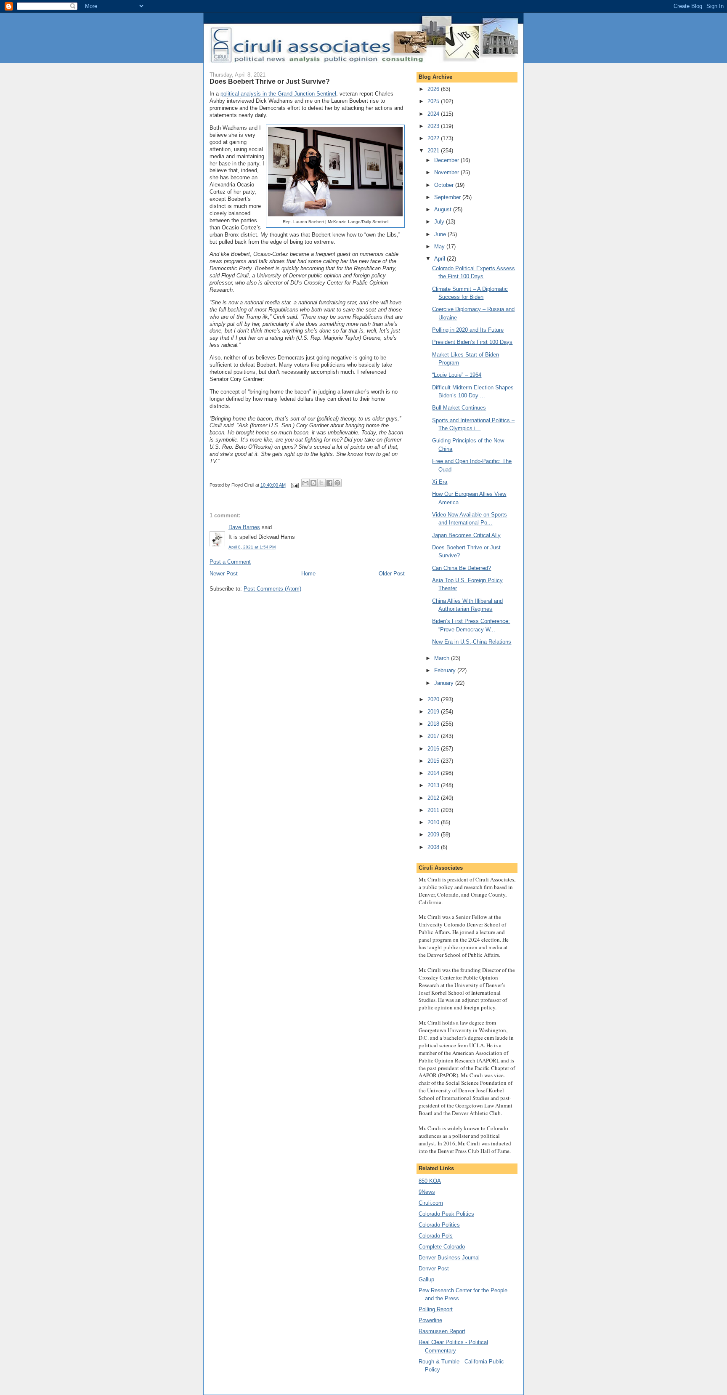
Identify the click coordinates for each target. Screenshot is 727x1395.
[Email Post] (294, 484)
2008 (434, 847)
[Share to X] (321, 483)
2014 (434, 773)
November (447, 172)
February (445, 670)
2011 (434, 810)
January (444, 683)
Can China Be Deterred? (461, 568)
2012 (434, 798)
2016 (434, 748)
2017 (434, 736)
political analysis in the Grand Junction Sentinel (278, 94)
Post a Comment (230, 562)
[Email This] (305, 483)
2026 (434, 89)
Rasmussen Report (442, 1331)
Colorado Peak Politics (446, 1214)
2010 (434, 822)
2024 (434, 114)
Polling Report (436, 1309)
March (442, 658)
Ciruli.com (431, 1203)
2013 (434, 785)
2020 (434, 699)
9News (427, 1192)
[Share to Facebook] (329, 483)
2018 (434, 724)
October (444, 185)
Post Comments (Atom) (272, 589)
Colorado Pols (436, 1236)
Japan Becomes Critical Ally (466, 535)
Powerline (430, 1320)
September (448, 197)
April (440, 259)
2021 (434, 150)
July (440, 221)
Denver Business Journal (449, 1257)
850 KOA (430, 1181)
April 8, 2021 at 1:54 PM (252, 547)
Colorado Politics (439, 1225)
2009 (434, 834)
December (447, 160)
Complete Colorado (442, 1246)
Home (308, 573)
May (440, 246)
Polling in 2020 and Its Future (468, 330)
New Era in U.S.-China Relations (471, 642)
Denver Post (434, 1268)
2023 (434, 126)
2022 (434, 138)
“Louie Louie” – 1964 (456, 375)
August (443, 209)
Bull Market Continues (459, 408)
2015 (434, 761)
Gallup (426, 1279)
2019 (434, 711)
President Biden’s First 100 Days (472, 342)
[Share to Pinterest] (337, 483)
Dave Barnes (244, 527)
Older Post (392, 573)
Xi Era (439, 482)
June (441, 234)
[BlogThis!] (313, 483)
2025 (434, 101)
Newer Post (224, 573)
